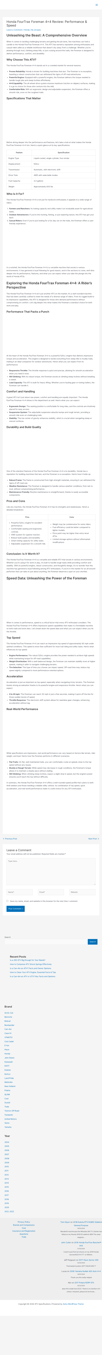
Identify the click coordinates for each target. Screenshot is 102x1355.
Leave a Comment (14, 30)
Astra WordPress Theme (73, 1304)
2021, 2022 (9, 1211)
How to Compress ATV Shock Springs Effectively (31, 964)
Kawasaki (9, 1062)
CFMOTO (8, 1037)
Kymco (7, 1074)
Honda (27, 30)
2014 (7, 1183)
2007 (7, 1154)
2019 (7, 1203)
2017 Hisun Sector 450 (88, 1260)
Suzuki (7, 1102)
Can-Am (8, 1029)
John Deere (9, 1058)
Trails (7, 1107)
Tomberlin (9, 1115)
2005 (7, 1146)
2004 (7, 1142)
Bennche (8, 1017)
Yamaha (8, 1127)
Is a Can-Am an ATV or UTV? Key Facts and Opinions (32, 976)
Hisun (7, 1049)
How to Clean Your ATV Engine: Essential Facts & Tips (33, 972)
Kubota (8, 1070)
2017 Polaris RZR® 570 (84, 1283)
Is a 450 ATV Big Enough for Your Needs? (27, 960)
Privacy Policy (24, 1222)
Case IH (8, 1033)
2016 (7, 1191)
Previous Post (10, 839)
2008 (7, 1158)
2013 (7, 1179)
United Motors (11, 1119)
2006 (7, 1150)
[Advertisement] (51, 121)
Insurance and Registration (23, 1231)
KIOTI (7, 1066)
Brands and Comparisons (24, 1225)
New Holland (10, 1086)
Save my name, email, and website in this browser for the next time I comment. (44, 901)
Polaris (7, 1090)
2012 (7, 1175)
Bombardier (9, 1025)
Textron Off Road (12, 1111)
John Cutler (66, 1242)
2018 (7, 1199)
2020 (7, 1207)
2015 (7, 1187)
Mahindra (8, 1082)
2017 (7, 1195)
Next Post (93, 839)
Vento (7, 1123)
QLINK (7, 1094)
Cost (6, 1099)
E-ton (7, 1045)
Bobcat (8, 1021)
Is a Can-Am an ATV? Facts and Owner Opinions (30, 968)
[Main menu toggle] (96, 5)
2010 (7, 1166)
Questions (24, 1234)
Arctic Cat (9, 1013)
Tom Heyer (65, 1222)
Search (8, 937)
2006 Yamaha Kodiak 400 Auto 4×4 (85, 1271)
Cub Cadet (9, 1041)
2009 (7, 1163)
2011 (6, 1171)
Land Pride (9, 1078)
